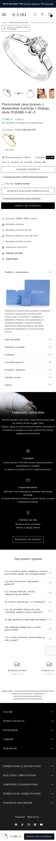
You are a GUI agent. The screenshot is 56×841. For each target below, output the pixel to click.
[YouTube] (41, 824)
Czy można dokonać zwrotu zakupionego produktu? (20, 593)
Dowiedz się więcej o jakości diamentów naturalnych (26, 177)
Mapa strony (33, 817)
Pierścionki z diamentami (22, 766)
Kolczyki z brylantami (19, 775)
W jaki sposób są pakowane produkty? (26, 619)
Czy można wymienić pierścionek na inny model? (25, 638)
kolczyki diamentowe (45, 691)
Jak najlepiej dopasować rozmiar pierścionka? (23, 628)
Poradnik (10, 748)
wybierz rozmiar (22, 183)
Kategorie (10, 730)
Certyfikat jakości (14, 362)
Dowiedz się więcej (28, 539)
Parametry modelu (15, 347)
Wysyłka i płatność (15, 369)
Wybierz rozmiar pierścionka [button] (28, 191)
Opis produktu (12, 339)
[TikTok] (22, 824)
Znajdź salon (12, 258)
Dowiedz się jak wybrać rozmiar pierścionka (22, 198)
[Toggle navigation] (4, 14)
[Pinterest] (34, 824)
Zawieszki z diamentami (20, 784)
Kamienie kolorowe (17, 802)
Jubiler (8, 739)
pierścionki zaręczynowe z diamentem (28, 694)
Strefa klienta (13, 721)
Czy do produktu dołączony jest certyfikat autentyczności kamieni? (24, 610)
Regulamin (20, 817)
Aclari (4, 22)
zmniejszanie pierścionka (24, 691)
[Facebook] (16, 824)
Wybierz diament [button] (28, 169)
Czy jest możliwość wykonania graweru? (21, 582)
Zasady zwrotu (13, 377)
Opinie (8, 385)
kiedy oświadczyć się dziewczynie (28, 699)
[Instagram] (28, 824)
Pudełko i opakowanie (17, 272)
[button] (35, 14)
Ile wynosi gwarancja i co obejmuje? (25, 601)
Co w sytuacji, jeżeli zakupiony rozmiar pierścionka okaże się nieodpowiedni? (26, 572)
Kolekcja (9, 354)
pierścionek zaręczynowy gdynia (27, 696)
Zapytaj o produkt (14, 253)
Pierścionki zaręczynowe (18, 22)
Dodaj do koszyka (28, 205)
